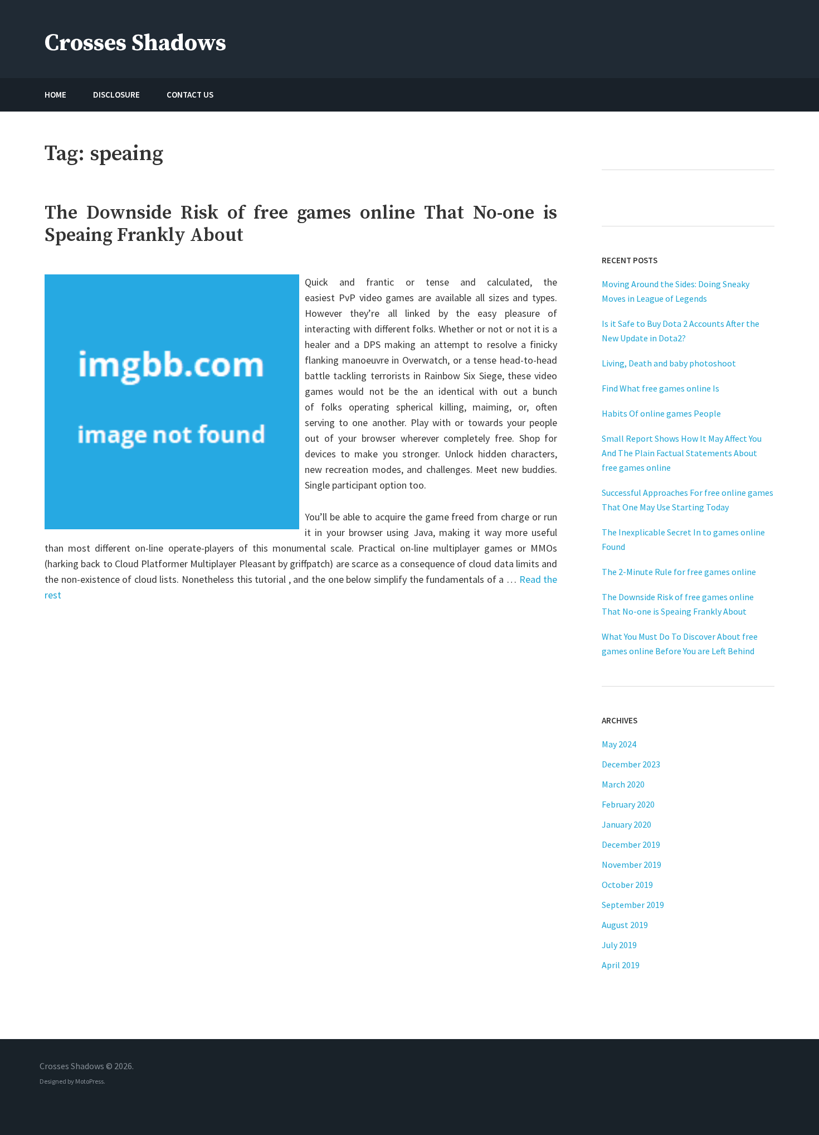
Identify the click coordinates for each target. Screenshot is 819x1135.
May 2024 (619, 744)
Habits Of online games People (661, 413)
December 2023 (631, 764)
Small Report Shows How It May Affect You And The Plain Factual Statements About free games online (682, 453)
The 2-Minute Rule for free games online (679, 571)
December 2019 (631, 844)
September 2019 (633, 904)
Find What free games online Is (660, 388)
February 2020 (628, 804)
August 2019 (625, 924)
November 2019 (631, 864)
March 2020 (623, 784)
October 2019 (627, 884)
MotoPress (89, 1081)
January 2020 (626, 824)
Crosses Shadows (135, 43)
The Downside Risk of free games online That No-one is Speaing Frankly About (301, 224)
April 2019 (621, 964)
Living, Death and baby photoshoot (669, 363)
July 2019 (619, 944)
